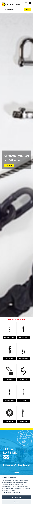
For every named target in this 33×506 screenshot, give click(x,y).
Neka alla (16, 502)
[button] (9, 165)
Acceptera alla (16, 497)
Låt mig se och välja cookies (11, 492)
